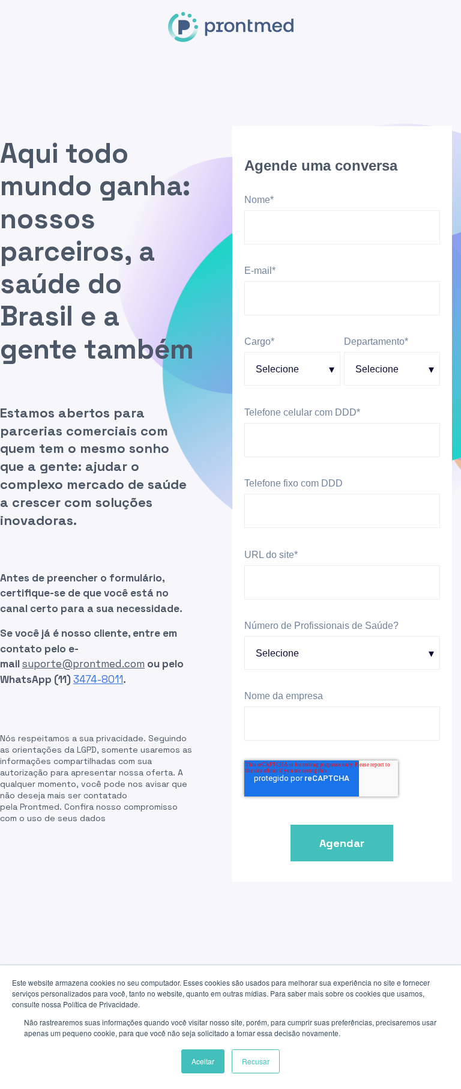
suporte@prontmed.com (83, 663)
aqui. (117, 818)
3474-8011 (98, 679)
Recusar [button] (256, 1061)
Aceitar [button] (202, 1061)
